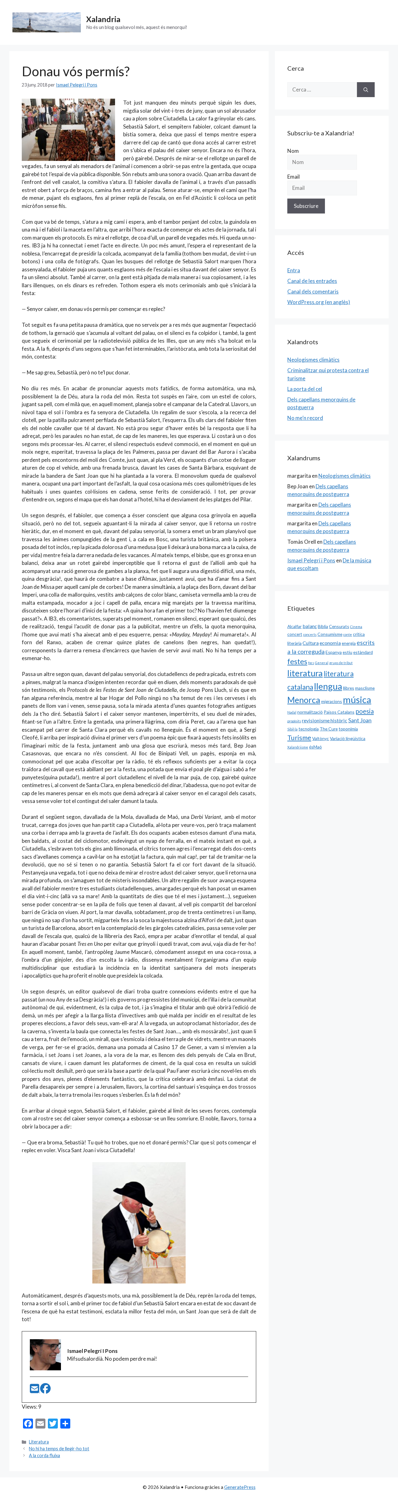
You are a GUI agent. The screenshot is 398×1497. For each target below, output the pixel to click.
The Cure (329, 728)
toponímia (348, 728)
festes (297, 661)
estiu (347, 652)
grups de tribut (341, 663)
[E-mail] (35, 1390)
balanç (310, 626)
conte (347, 634)
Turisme (299, 738)
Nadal (291, 712)
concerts (310, 634)
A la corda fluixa (44, 1455)
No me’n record (305, 418)
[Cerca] (366, 89)
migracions (331, 701)
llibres (348, 688)
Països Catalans (339, 712)
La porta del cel (304, 389)
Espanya (334, 652)
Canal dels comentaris (313, 291)
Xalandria (103, 19)
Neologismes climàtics (313, 359)
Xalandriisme (297, 747)
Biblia (323, 626)
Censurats (339, 626)
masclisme (365, 688)
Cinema (356, 627)
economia (330, 643)
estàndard (363, 652)
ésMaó (315, 746)
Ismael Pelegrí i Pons (311, 560)
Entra (293, 270)
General (321, 663)
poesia (364, 711)
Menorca (303, 700)
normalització (310, 712)
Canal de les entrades (312, 281)
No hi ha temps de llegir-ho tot (59, 1448)
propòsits (294, 721)
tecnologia (308, 728)
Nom (293, 151)
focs (311, 663)
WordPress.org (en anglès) (318, 302)
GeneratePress (240, 1487)
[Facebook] (45, 1390)
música (357, 699)
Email (293, 176)
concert (294, 634)
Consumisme (329, 634)
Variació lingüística (347, 738)
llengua (328, 686)
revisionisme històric (324, 720)
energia (349, 643)
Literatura (39, 1441)
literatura (305, 673)
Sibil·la (292, 729)
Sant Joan (360, 720)
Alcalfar (294, 626)
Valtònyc (320, 738)
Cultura (311, 643)
